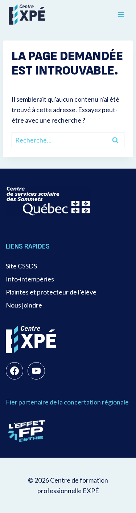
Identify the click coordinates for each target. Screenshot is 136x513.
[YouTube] (36, 371)
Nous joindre (24, 305)
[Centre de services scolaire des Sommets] (48, 201)
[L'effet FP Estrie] (27, 431)
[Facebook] (14, 371)
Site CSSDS (21, 266)
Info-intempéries (30, 279)
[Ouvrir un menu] (120, 14)
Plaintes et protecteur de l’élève (51, 292)
